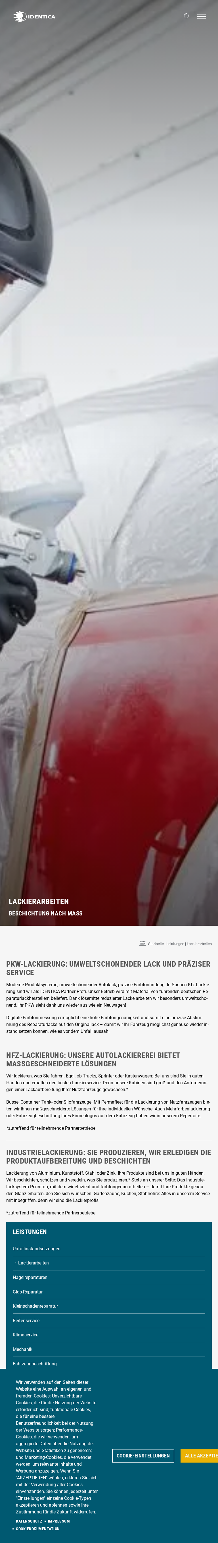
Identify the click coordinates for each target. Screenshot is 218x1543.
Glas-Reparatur (28, 1292)
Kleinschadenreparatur (35, 1306)
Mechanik (22, 1349)
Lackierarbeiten (33, 1263)
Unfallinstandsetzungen (36, 1248)
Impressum (59, 1521)
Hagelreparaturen (30, 1277)
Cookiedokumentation (38, 1529)
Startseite (156, 944)
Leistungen (175, 944)
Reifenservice (26, 1320)
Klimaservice (25, 1335)
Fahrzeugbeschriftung (35, 1364)
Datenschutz (29, 1521)
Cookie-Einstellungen (143, 1456)
